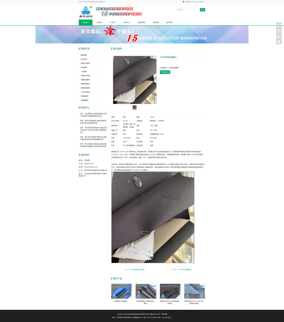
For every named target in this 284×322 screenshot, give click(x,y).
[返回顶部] (279, 42)
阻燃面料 (84, 55)
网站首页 (86, 22)
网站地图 (164, 314)
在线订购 (166, 72)
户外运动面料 (85, 92)
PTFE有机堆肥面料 (184, 269)
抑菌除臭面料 (85, 80)
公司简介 (99, 22)
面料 (155, 138)
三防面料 (84, 71)
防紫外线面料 (85, 63)
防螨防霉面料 (85, 84)
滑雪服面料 (85, 96)
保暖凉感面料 (85, 88)
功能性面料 (141, 22)
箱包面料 (84, 67)
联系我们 (170, 22)
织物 (137, 142)
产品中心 (113, 22)
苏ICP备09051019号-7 (154, 314)
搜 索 (202, 10)
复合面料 (84, 59)
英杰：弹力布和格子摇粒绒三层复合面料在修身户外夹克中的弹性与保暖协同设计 (93, 130)
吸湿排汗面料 (85, 75)
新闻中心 (127, 22)
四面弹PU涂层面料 (120, 301)
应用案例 (156, 22)
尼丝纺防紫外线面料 (138, 269)
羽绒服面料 (85, 100)
